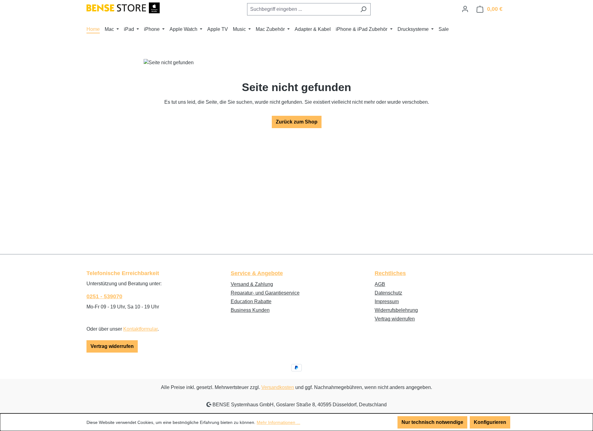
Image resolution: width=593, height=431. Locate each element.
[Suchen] (363, 9)
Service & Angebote (257, 273)
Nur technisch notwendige (432, 422)
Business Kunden (250, 310)
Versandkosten (277, 387)
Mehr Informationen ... (278, 422)
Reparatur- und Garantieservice (265, 292)
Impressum (387, 301)
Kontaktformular (140, 329)
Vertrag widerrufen (112, 346)
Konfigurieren (490, 422)
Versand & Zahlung (252, 284)
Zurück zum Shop (297, 121)
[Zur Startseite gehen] (123, 7)
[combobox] (301, 9)
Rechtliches (390, 273)
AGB (380, 284)
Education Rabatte (251, 301)
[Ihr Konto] (465, 9)
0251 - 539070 (104, 296)
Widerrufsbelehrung (396, 310)
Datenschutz (388, 292)
